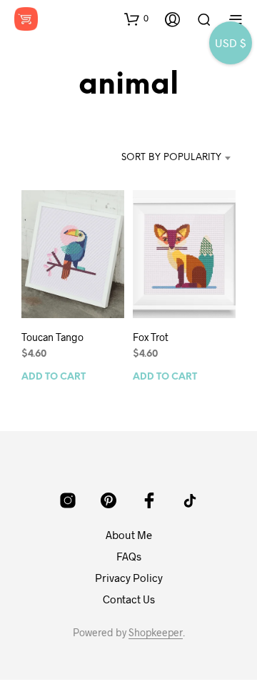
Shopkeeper (155, 632)
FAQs (128, 556)
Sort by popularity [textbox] (171, 157)
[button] (136, 18)
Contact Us (129, 599)
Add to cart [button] (53, 377)
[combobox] (172, 158)
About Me (129, 534)
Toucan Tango (52, 337)
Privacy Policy (129, 577)
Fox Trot (150, 337)
